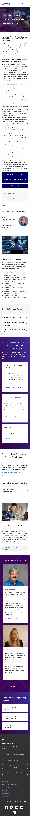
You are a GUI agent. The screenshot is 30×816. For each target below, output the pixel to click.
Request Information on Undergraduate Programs (15, 766)
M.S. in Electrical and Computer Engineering (11, 717)
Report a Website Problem (9, 784)
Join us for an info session (13, 548)
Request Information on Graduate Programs (15, 772)
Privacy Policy (6, 793)
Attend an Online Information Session (15, 180)
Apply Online (8, 438)
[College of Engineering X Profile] (11, 807)
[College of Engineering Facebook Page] (6, 807)
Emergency (5, 796)
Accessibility (5, 790)
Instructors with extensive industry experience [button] (14, 324)
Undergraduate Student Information (15, 754)
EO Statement (6, 787)
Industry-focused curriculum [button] (12, 317)
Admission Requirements (12, 198)
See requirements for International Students (15, 383)
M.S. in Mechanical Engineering (9, 708)
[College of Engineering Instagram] (14, 812)
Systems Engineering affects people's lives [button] (15, 330)
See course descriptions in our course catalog (13, 472)
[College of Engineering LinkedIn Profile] (16, 807)
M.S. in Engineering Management (10, 726)
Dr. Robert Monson (12, 618)
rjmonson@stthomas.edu (8, 219)
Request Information (15, 174)
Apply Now (15, 185)
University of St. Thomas (9, 781)
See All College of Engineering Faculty (15, 685)
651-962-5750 (5, 748)
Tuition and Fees (9, 193)
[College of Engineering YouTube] (21, 807)
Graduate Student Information (15, 760)
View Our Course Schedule (10, 417)
